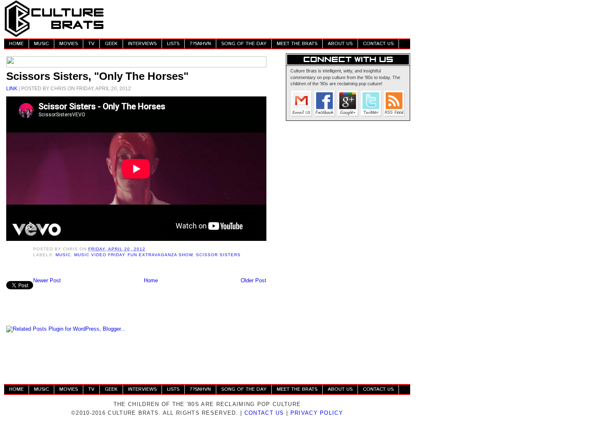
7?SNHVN (200, 43)
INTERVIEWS (142, 43)
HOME (16, 43)
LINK (11, 88)
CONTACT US (378, 43)
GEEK (111, 43)
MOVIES (68, 43)
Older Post (253, 280)
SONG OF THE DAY (243, 43)
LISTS (173, 43)
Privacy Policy (316, 413)
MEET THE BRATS (297, 43)
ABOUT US (340, 43)
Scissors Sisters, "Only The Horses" (97, 76)
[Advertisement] (259, 18)
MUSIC (41, 43)
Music (63, 254)
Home (151, 280)
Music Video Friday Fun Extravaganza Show (133, 254)
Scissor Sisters (218, 254)
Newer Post (47, 280)
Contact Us (264, 413)
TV (91, 43)
